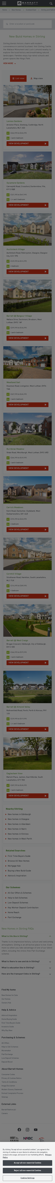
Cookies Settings (27, 1178)
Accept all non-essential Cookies (27, 1163)
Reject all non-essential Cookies (27, 1170)
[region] (27, 1162)
